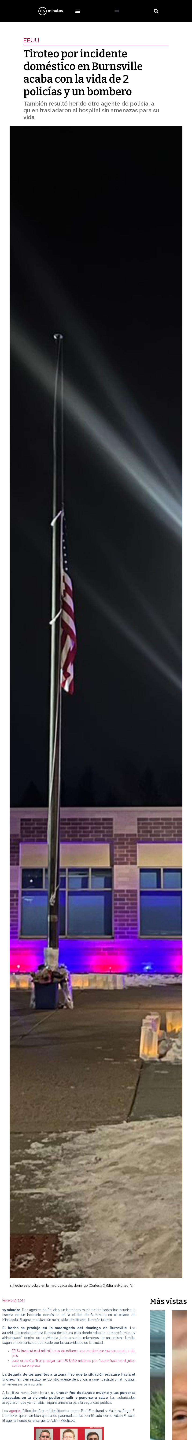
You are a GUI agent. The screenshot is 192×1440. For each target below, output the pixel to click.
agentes (15, 1411)
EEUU (31, 40)
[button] (77, 11)
